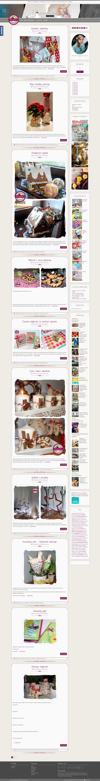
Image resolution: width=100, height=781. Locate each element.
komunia (72, 533)
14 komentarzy (48, 469)
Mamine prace (78, 539)
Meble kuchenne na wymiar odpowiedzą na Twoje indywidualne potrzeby (80, 415)
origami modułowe (81, 544)
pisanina (73, 545)
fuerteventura (83, 525)
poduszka (81, 545)
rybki (84, 548)
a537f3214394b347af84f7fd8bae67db (80, 433)
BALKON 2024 (82, 402)
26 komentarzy (54, 144)
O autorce (39, 20)
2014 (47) (75, 87)
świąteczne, (36, 469)
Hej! (73, 105)
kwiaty (80, 536)
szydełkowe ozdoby (75, 553)
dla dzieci (82, 521)
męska (85, 540)
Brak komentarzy (41, 658)
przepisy (76, 548)
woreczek (73, 556)
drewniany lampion (77, 522)
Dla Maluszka (75, 108)
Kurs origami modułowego (27, 20)
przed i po (81, 546)
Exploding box (74, 525)
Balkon (29, 1)
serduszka (77, 549)
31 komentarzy (50, 76)
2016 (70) (75, 85)
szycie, (42, 749)
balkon (84, 514)
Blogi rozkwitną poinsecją (39, 84)
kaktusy (73, 530)
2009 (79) (75, 94)
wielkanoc (32, 602)
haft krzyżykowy (78, 526)
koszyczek (82, 533)
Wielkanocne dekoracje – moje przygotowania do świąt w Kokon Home (83, 359)
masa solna (83, 539)
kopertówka (77, 533)
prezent (72, 546)
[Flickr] (84, 28)
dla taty (72, 522)
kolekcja (85, 531)
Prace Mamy (45, 155)
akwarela (72, 513)
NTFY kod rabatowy (76, 296)
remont (79, 548)
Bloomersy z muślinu (76, 104)
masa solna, (33, 749)
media (75, 540)
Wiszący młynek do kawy (84, 232)
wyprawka (86, 556)
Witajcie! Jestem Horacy (77, 107)
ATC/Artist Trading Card (76, 514)
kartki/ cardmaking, (30, 362)
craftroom (79, 519)
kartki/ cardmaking (77, 531)
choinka (73, 519)
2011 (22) (74, 91)
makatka (72, 539)
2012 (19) (75, 90)
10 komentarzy (41, 251)
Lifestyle (54, 1)
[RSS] (73, 28)
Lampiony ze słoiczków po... (85, 211)
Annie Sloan (82, 513)
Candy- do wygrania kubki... (84, 242)
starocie (76, 551)
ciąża (76, 519)
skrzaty (80, 549)
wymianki (78, 556)
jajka (82, 528)
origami (76, 544)
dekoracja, (28, 76)
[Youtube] (80, 28)
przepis (73, 548)
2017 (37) (75, 83)
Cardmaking (36, 1)
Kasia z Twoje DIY (34, 137)
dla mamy (86, 521)
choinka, (27, 144)
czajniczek (83, 519)
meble (72, 540)
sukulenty (80, 551)
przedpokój (85, 546)
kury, (23, 602)
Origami (70, 1)
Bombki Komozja (79, 293)
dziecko (77, 524)
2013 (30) (75, 89)
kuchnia (76, 534)
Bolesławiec (73, 516)
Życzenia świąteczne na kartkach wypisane (40, 321)
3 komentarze (40, 602)
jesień (84, 528)
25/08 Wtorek (75, 318)
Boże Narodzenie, (21, 76)
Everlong (85, 524)
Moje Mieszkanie (80, 540)
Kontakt (45, 20)
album (76, 513)
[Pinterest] (82, 28)
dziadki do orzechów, (38, 144)
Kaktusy (48, 1)
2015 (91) (75, 86)
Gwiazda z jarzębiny (40, 477)
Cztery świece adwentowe (40, 371)
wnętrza (86, 554)
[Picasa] (72, 767)
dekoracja (74, 521)
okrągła (72, 544)
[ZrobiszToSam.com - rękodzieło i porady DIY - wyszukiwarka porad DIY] (79, 493)
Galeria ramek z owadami (50, 13)
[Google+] (77, 28)
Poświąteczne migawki (39, 152)
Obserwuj (81, 71)
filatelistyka (79, 525)
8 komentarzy (44, 362)
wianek (40, 469)
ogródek (75, 542)
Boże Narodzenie (80, 516)
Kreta (85, 533)
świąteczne (42, 76)
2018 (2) (74, 82)
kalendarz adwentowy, (35, 76)
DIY (79, 521)
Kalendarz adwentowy (39, 28)
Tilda (85, 553)
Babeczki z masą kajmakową (40, 260)
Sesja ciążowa (75, 110)
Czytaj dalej (51, 68)
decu (86, 519)
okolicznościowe (82, 542)
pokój (84, 545)
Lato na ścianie (82, 459)
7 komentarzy (44, 313)
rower (82, 548)
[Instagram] (87, 28)
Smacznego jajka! (39, 611)
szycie (84, 551)
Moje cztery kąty (62, 1)
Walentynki (73, 554)
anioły (78, 513)
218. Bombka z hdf (83, 448)
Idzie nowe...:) (75, 472)
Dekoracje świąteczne (39, 666)
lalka (83, 536)
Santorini (72, 549)
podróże (77, 545)
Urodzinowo (81, 377)
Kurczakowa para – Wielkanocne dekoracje (40, 541)
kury (77, 536)
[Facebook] (75, 28)
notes (72, 542)
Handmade (42, 1)
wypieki (81, 556)
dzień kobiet (81, 524)
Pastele (84, 271)
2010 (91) (75, 93)
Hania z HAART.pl (76, 298)
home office (79, 528)
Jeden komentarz (53, 749)
